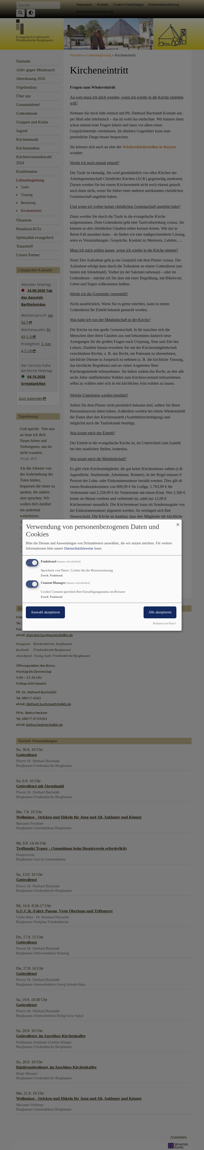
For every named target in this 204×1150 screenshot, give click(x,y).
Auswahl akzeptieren (45, 612)
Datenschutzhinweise (78, 548)
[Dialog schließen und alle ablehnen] (178, 522)
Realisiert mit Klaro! (164, 623)
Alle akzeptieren (160, 612)
